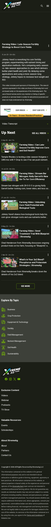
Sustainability (13, 354)
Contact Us (6, 455)
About (4, 445)
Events (4, 425)
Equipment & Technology (18, 322)
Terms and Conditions (35, 515)
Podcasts (5, 405)
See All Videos (39, 133)
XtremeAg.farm (18, 486)
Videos (4, 395)
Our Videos (20, 110)
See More (25, 286)
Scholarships (7, 430)
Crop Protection (14, 316)
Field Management (15, 335)
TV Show (5, 409)
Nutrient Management (17, 341)
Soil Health (12, 347)
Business (11, 309)
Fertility (11, 328)
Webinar (5, 400)
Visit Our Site (38, 110)
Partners (5, 450)
